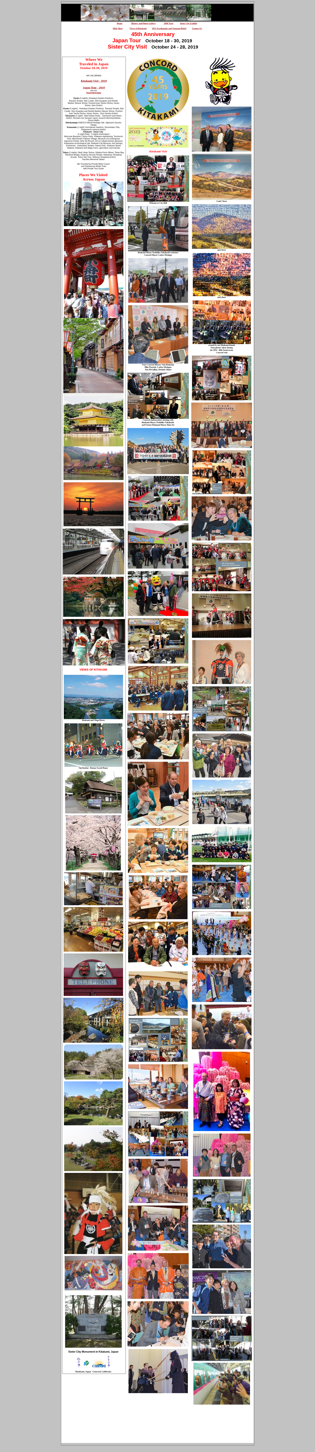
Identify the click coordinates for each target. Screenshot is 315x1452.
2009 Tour (168, 23)
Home (119, 23)
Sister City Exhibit (188, 23)
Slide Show (118, 28)
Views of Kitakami (138, 28)
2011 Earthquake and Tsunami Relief (169, 28)
